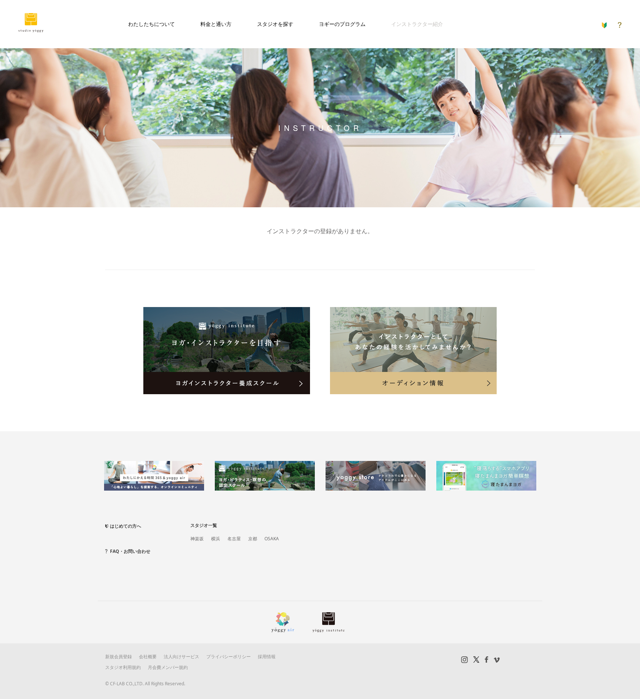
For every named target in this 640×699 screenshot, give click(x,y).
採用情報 (267, 656)
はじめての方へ (125, 526)
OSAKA (271, 538)
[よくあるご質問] (619, 23)
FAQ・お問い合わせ (130, 551)
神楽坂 (197, 538)
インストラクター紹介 (417, 23)
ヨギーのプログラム (342, 23)
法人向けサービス (181, 656)
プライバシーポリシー (228, 656)
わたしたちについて (151, 23)
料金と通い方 (215, 23)
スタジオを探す (275, 23)
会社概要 (148, 656)
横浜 (215, 538)
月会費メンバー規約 (168, 667)
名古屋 (234, 538)
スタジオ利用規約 (123, 667)
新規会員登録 (118, 656)
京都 (252, 538)
